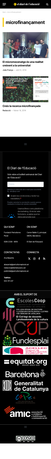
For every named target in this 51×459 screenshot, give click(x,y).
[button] (25, 144)
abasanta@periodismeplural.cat (16, 264)
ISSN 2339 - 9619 (11, 241)
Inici (4, 12)
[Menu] (4, 4)
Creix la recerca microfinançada (22, 106)
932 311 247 (8, 281)
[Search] (47, 4)
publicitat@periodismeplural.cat (16, 271)
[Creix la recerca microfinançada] (25, 89)
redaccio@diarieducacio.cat (15, 268)
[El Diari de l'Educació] (27, 4)
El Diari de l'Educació (35, 241)
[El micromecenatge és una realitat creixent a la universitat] (25, 45)
